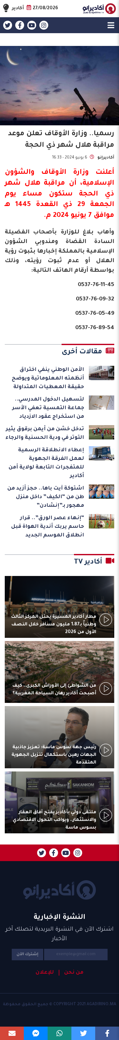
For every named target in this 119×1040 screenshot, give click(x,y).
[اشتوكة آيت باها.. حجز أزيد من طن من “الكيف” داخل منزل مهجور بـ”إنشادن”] (101, 491)
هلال (32, 184)
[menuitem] (71, 973)
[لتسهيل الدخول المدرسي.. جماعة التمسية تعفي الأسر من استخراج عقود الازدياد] (101, 402)
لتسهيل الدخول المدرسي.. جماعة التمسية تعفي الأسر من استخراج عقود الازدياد (48, 408)
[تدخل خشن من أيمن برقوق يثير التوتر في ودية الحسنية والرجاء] (101, 432)
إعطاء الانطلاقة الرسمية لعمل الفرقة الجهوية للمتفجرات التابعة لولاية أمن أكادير (46, 463)
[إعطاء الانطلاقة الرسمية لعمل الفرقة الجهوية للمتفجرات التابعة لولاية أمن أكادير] (101, 453)
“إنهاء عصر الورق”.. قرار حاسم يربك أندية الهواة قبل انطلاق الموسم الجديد (47, 526)
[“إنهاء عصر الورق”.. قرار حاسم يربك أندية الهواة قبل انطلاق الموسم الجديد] (101, 521)
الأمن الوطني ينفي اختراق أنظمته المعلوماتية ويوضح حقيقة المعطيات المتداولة (48, 378)
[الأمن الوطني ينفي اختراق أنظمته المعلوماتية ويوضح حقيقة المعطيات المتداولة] (101, 373)
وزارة (81, 173)
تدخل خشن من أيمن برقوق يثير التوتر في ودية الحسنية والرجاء (44, 433)
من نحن (73, 973)
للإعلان (45, 973)
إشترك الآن (27, 954)
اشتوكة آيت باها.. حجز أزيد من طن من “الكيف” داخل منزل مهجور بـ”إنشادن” (45, 497)
